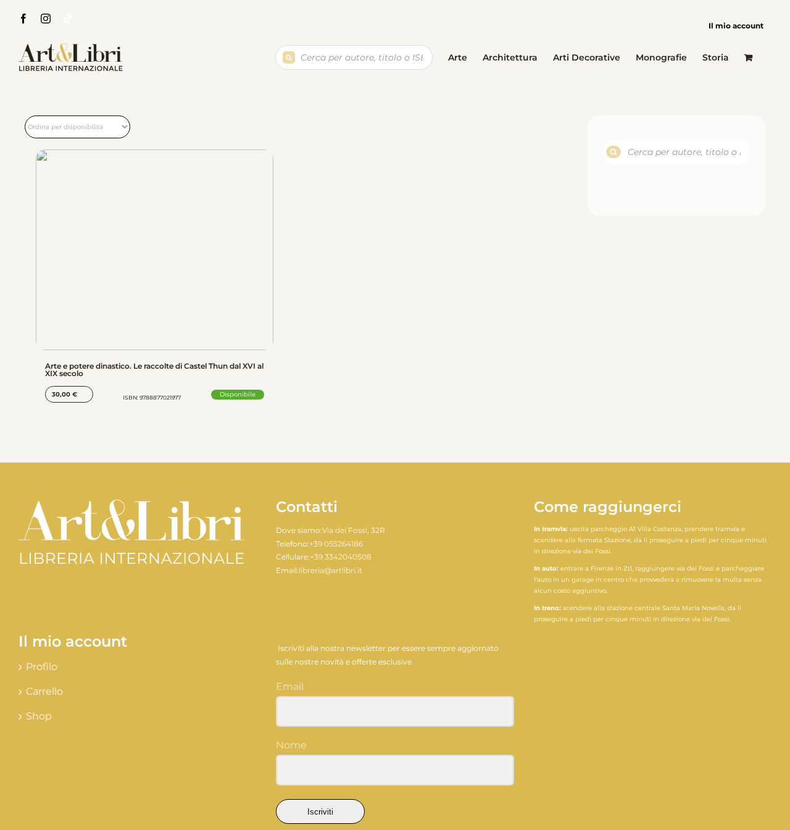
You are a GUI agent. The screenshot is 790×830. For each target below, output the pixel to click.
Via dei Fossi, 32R (353, 530)
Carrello (44, 691)
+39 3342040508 (341, 556)
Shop (39, 716)
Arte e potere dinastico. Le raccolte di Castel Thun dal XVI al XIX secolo (154, 369)
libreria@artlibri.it (330, 570)
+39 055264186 (336, 543)
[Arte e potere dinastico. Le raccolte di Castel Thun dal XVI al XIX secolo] (154, 249)
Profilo (41, 667)
